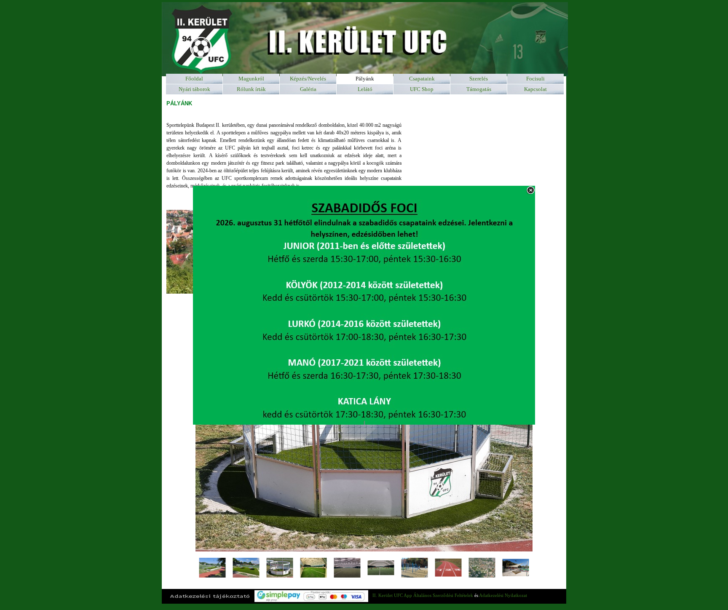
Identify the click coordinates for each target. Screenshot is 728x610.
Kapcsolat (535, 89)
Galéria (308, 89)
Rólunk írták (251, 89)
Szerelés (478, 78)
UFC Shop (422, 89)
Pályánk (365, 78)
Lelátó (365, 89)
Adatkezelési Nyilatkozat (503, 595)
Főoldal (194, 78)
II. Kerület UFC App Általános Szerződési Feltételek (422, 595)
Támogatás (478, 89)
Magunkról (251, 78)
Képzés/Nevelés (308, 78)
